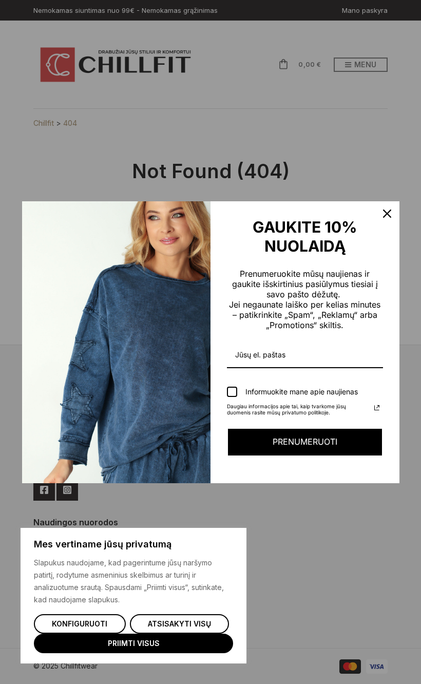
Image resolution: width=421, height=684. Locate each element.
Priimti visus (134, 643)
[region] (133, 595)
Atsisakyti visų (179, 623)
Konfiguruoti (79, 623)
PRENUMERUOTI (305, 441)
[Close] (387, 213)
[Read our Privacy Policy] (377, 408)
